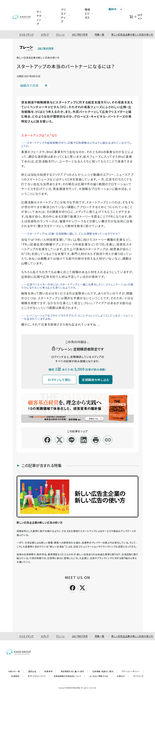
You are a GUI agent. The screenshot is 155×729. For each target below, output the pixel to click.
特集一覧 (99, 34)
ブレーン (60, 34)
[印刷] (95, 440)
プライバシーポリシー (133, 671)
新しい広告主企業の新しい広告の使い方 (132, 34)
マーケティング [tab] (39, 18)
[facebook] (47, 440)
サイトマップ (138, 676)
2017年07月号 (80, 34)
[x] (59, 440)
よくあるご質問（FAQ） (101, 676)
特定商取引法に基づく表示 (74, 671)
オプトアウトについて (38, 676)
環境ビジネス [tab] (87, 13)
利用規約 (17, 676)
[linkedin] (83, 440)
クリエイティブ (26, 34)
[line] (71, 440)
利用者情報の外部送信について (69, 676)
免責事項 (50, 671)
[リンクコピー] (108, 440)
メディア (45, 34)
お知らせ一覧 (16, 671)
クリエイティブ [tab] (63, 15)
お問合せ (123, 676)
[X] (82, 587)
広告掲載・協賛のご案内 (104, 671)
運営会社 (34, 671)
